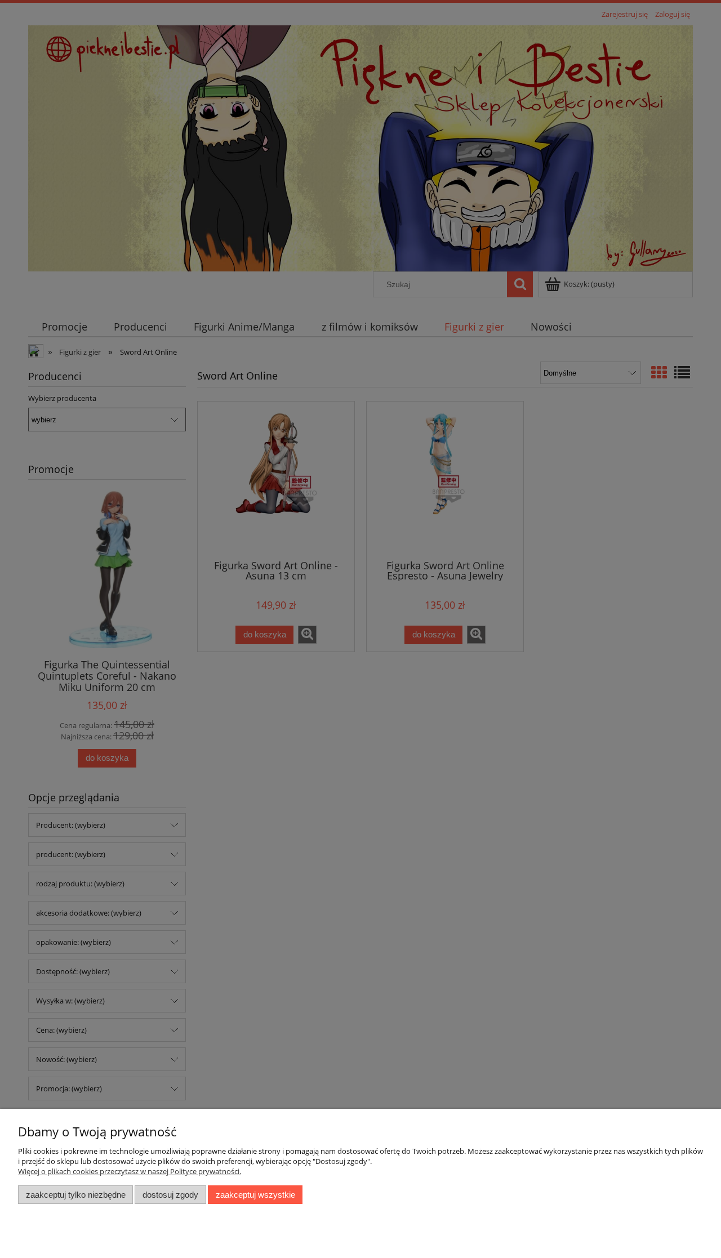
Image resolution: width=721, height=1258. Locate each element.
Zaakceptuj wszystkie (255, 1194)
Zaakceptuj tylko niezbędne (76, 1194)
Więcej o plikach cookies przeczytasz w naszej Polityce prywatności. (129, 1171)
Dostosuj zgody (170, 1194)
